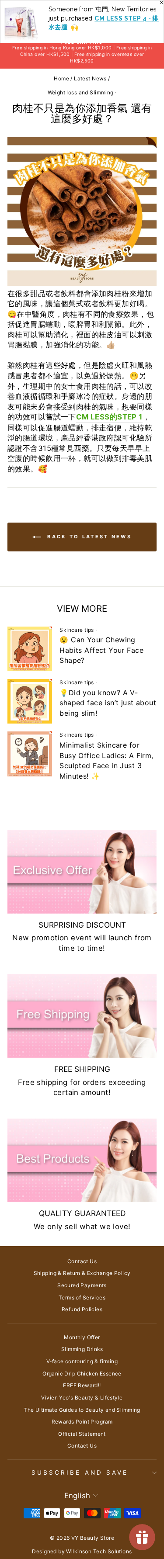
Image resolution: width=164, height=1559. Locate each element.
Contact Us (82, 1261)
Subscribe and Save (79, 1472)
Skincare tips (76, 630)
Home (61, 78)
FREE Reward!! (82, 1385)
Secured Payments (82, 1285)
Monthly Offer (82, 1337)
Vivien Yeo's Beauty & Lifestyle (81, 1397)
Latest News (90, 78)
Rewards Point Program (82, 1421)
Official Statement (82, 1434)
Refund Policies (82, 1309)
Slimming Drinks (82, 1349)
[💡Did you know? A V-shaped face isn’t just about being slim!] (29, 701)
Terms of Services (82, 1297)
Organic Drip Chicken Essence (82, 1373)
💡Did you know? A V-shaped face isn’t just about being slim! (107, 702)
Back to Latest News (88, 537)
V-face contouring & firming (82, 1361)
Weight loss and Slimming (81, 92)
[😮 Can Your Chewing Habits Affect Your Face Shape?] (29, 649)
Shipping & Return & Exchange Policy (82, 1273)
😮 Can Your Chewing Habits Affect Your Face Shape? (101, 650)
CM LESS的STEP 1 (109, 416)
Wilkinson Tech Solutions (99, 1551)
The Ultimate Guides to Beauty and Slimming (82, 1410)
